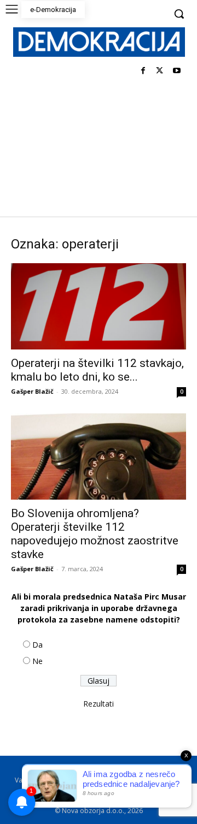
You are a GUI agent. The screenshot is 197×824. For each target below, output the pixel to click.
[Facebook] (143, 71)
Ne (37, 661)
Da (37, 644)
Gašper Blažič (32, 391)
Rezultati (98, 703)
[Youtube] (176, 71)
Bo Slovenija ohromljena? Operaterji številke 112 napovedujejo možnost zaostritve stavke (94, 534)
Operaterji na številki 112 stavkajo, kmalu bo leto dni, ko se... (97, 370)
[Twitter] (159, 71)
